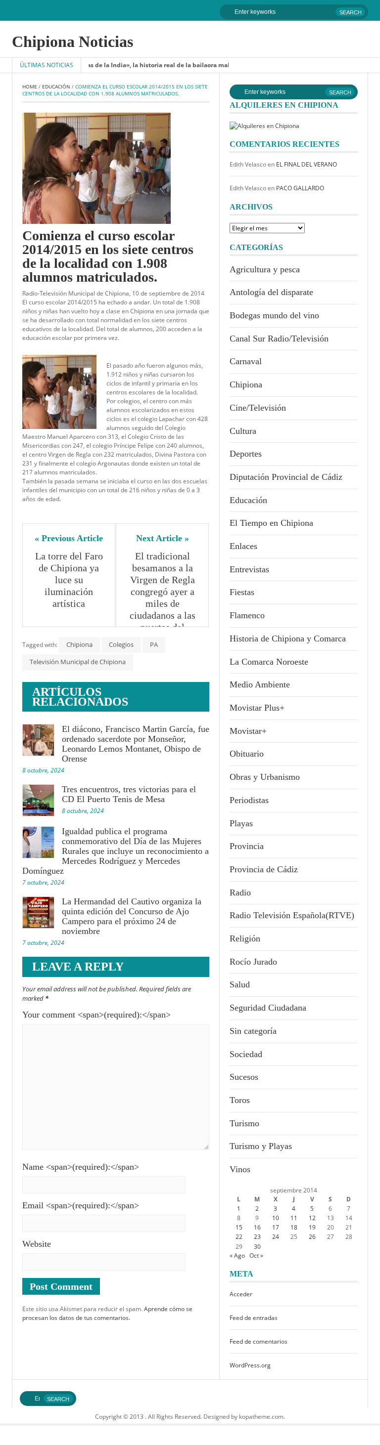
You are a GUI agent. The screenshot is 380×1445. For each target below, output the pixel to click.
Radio (240, 892)
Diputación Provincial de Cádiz (286, 477)
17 (275, 1227)
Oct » (256, 1255)
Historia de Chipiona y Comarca (288, 638)
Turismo (244, 1123)
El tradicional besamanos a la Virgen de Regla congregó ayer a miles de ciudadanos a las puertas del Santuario (164, 597)
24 (275, 1236)
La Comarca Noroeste (269, 662)
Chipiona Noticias (72, 41)
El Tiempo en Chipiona (271, 523)
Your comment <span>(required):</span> (96, 1014)
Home (29, 86)
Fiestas (242, 592)
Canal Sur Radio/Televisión (279, 338)
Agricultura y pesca (265, 269)
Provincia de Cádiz (264, 869)
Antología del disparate (271, 292)
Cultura (243, 431)
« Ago (237, 1255)
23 (257, 1236)
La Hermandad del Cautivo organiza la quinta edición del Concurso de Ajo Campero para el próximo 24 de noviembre (131, 916)
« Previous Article (69, 538)
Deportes (246, 454)
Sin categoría (253, 1031)
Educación (56, 86)
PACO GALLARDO (300, 188)
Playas (241, 823)
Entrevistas (249, 569)
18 (293, 1227)
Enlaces (243, 546)
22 (239, 1236)
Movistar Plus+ (257, 708)
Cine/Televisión (258, 408)
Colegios (121, 644)
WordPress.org (250, 1365)
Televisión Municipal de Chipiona (78, 661)
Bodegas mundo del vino (274, 315)
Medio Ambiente (260, 684)
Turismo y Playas (261, 1146)
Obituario (247, 754)
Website (36, 1243)
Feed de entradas (254, 1318)
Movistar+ (248, 731)
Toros (240, 1100)
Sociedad (246, 1054)
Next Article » (162, 538)
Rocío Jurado (253, 962)
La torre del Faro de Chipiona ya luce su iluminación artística (70, 580)
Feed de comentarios (258, 1341)
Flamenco (247, 615)
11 (293, 1218)
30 (257, 1246)
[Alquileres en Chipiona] (264, 125)
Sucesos (244, 1077)
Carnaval (246, 361)
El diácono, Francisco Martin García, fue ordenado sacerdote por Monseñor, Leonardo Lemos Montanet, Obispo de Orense (135, 744)
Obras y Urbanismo (265, 777)
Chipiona (79, 644)
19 (312, 1227)
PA (154, 644)
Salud (240, 984)
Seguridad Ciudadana (268, 1008)
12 (312, 1218)
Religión (245, 938)
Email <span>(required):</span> (80, 1205)
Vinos (240, 1169)
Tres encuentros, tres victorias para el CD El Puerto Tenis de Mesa (129, 794)
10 (275, 1218)
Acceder (241, 1294)
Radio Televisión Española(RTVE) (292, 915)
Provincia (247, 846)
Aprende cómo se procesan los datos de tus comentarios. (107, 1313)
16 (257, 1227)
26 (312, 1236)
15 (239, 1227)
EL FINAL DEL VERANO (306, 164)
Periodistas (249, 800)
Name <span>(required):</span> (80, 1166)
